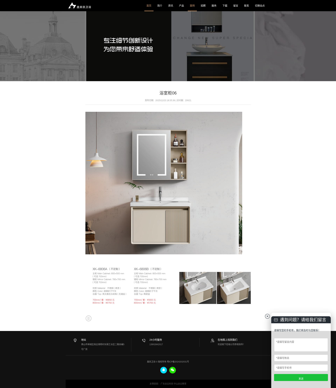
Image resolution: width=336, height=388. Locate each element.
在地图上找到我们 (227, 339)
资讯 (170, 5)
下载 (224, 5)
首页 (148, 5)
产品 (181, 5)
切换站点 (260, 5)
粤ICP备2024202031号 (178, 362)
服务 (214, 5)
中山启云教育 (180, 384)
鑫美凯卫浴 (79, 5)
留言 (235, 5)
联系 (246, 5)
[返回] (88, 318)
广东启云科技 (167, 384)
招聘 (203, 5)
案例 (192, 5)
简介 (159, 5)
